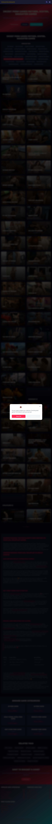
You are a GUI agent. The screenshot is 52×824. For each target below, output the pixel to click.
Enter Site (18, 416)
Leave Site (33, 416)
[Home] (8, 2)
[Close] (40, 406)
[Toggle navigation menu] (49, 2)
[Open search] (46, 2)
